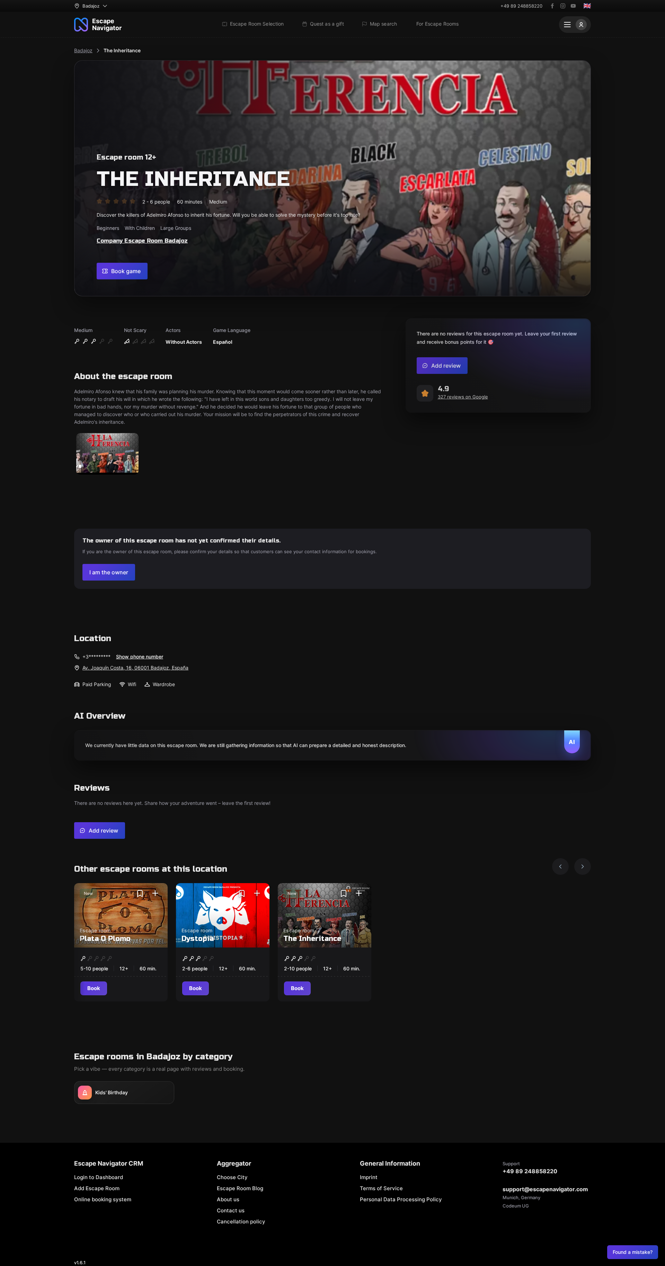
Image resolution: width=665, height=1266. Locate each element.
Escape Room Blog (240, 1188)
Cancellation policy (241, 1221)
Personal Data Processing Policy (401, 1199)
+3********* (96, 656)
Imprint (369, 1177)
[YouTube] (573, 6)
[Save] (140, 893)
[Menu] (575, 24)
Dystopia (197, 938)
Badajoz (83, 50)
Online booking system (102, 1199)
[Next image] (582, 866)
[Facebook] (552, 6)
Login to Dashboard (98, 1177)
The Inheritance (122, 50)
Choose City (232, 1177)
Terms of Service (381, 1188)
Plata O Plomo (105, 938)
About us (228, 1199)
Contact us (231, 1210)
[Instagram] (563, 6)
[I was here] (155, 893)
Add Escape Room (96, 1188)
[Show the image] (107, 454)
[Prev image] (560, 866)
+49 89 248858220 (521, 6)
